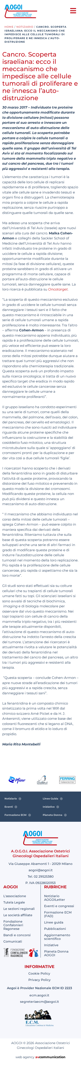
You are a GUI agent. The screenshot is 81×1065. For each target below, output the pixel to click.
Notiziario (24, 26)
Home (9, 26)
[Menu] (73, 10)
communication (52, 1057)
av (37, 1057)
